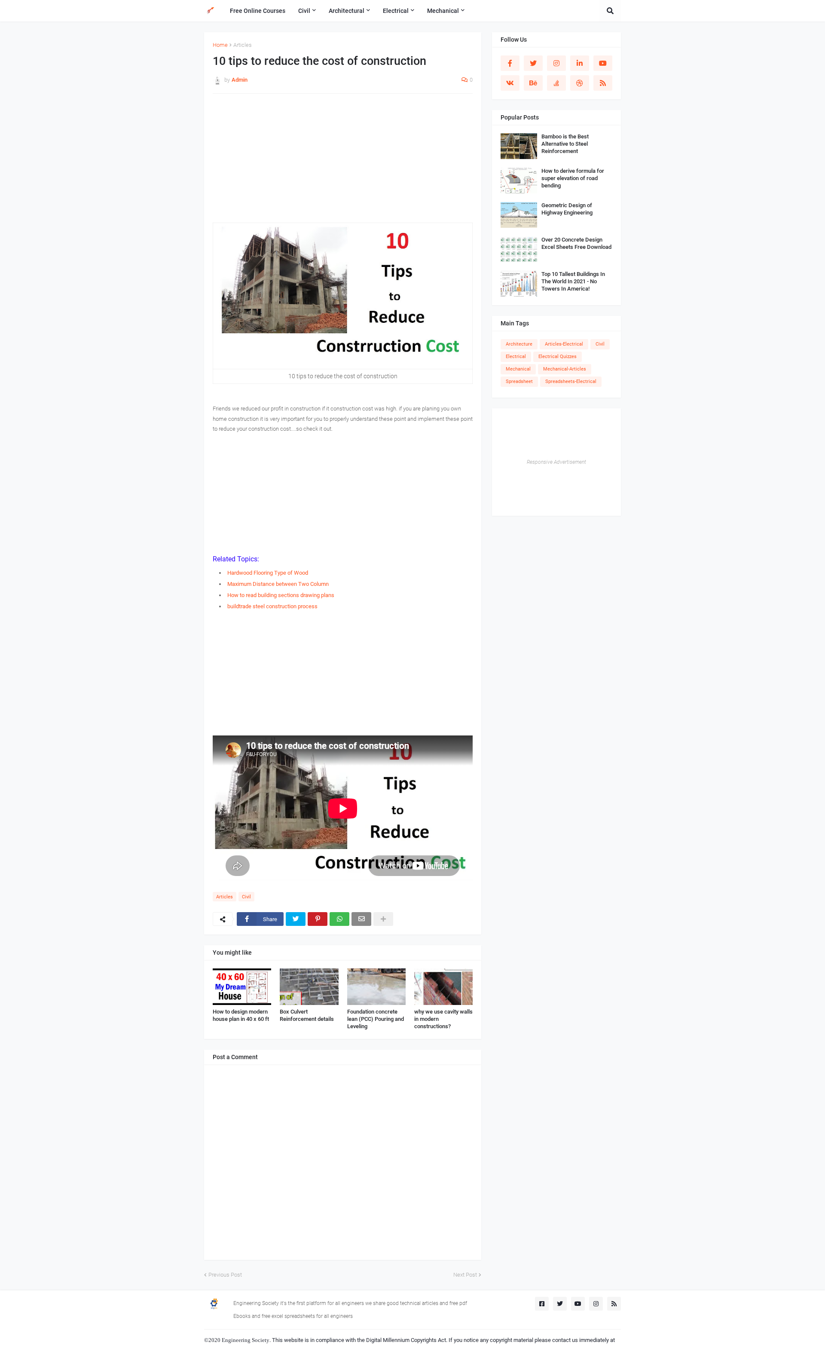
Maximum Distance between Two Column (278, 584)
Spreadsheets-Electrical (570, 381)
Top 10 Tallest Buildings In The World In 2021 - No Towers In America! (573, 281)
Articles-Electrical (564, 344)
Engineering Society (245, 1340)
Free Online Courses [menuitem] (257, 10)
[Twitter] (296, 919)
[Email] (361, 919)
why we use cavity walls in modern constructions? (443, 1018)
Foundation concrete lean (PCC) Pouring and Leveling (375, 1018)
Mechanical (518, 369)
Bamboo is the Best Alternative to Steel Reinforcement (565, 143)
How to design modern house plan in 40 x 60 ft (241, 1015)
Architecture (519, 344)
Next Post (465, 1274)
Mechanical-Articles (564, 369)
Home (220, 45)
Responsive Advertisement (556, 462)
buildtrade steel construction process (272, 606)
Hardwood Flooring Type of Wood (267, 573)
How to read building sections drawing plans (280, 595)
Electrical (516, 356)
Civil (246, 897)
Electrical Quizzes (557, 356)
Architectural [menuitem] (346, 10)
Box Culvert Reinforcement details (307, 1015)
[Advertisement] (343, 162)
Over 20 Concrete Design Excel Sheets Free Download (576, 243)
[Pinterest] (317, 919)
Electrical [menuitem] (396, 10)
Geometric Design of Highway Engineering (567, 209)
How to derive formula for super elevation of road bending (572, 178)
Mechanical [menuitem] (443, 10)
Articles (242, 45)
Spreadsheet (519, 381)
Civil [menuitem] (304, 10)
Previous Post (225, 1274)
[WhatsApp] (339, 919)
